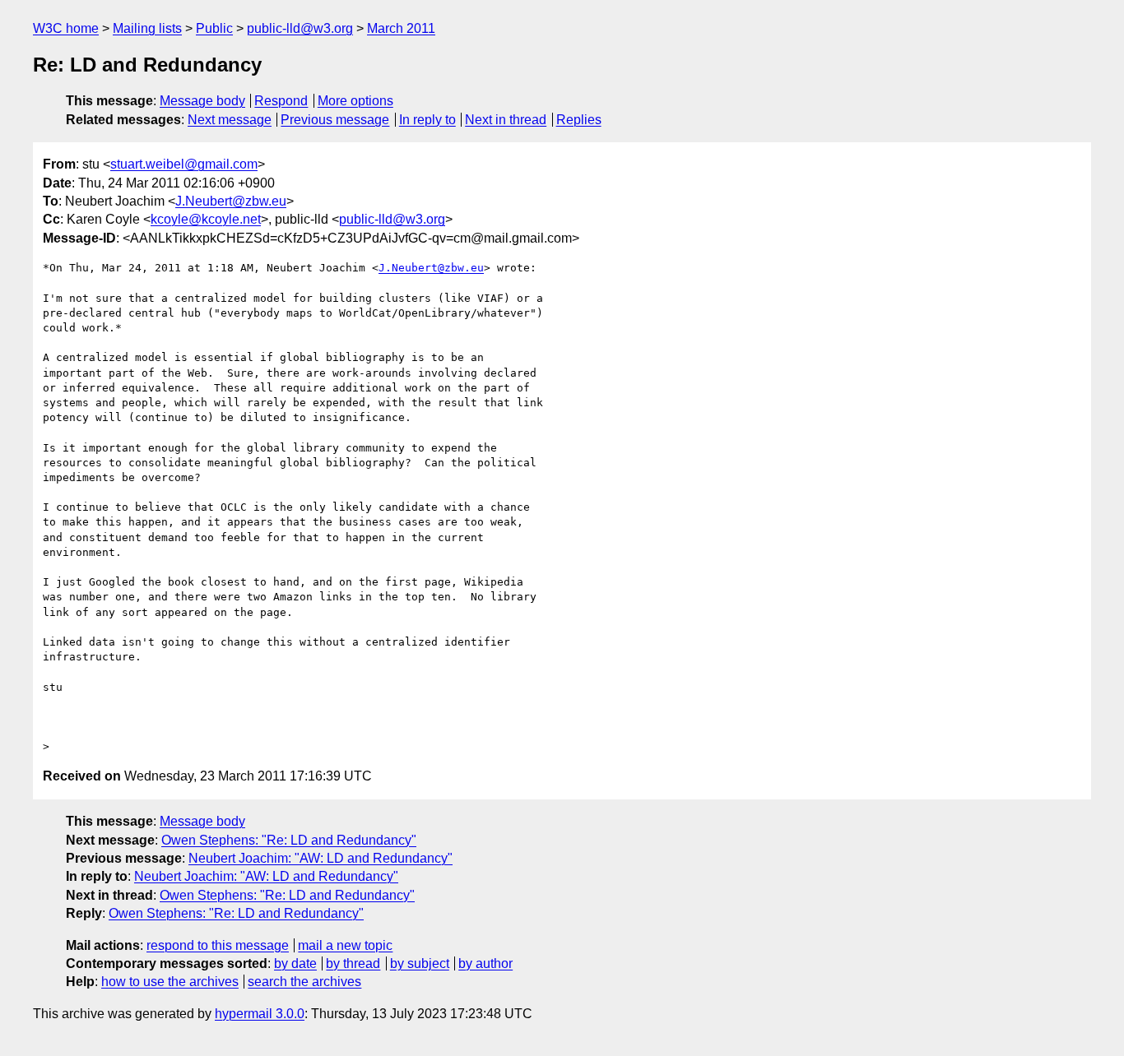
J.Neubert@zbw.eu (230, 201)
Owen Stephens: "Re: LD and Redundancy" (288, 840)
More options (355, 101)
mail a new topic (345, 945)
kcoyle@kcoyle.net (206, 219)
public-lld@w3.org (300, 28)
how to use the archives (170, 982)
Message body (202, 101)
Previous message (335, 120)
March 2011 (401, 28)
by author (485, 963)
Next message (230, 120)
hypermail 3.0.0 (259, 1014)
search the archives (304, 982)
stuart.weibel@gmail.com (184, 164)
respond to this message (217, 945)
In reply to (427, 120)
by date (295, 963)
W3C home (66, 28)
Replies (578, 120)
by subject (419, 963)
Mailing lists (147, 28)
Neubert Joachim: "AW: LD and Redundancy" (320, 858)
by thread (353, 963)
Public (214, 28)
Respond (281, 101)
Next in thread (505, 120)
